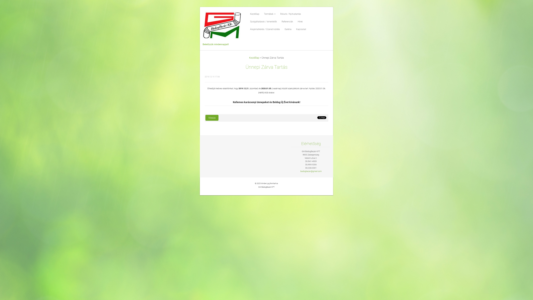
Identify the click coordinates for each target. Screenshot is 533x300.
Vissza (212, 117)
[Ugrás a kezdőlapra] (223, 26)
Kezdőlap (254, 57)
